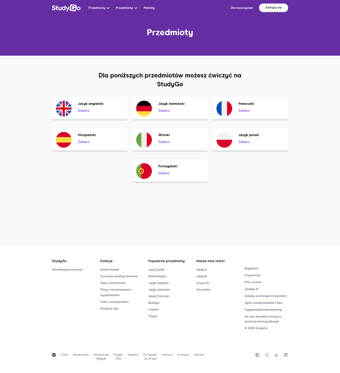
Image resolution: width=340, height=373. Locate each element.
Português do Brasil (150, 356)
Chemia (153, 309)
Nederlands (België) (101, 356)
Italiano (199, 354)
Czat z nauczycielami (114, 301)
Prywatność (253, 275)
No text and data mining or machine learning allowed (263, 319)
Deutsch (167, 354)
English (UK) (118, 356)
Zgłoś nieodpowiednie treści (264, 302)
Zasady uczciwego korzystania (266, 296)
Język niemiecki (159, 289)
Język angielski (158, 283)
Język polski (156, 269)
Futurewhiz (203, 289)
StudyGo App (109, 308)
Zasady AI (251, 289)
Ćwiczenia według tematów (119, 276)
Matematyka (157, 276)
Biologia (153, 302)
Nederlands (81, 354)
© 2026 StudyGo (256, 328)
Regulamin (251, 268)
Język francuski (158, 296)
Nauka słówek (109, 269)
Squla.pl (201, 276)
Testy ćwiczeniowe (112, 283)
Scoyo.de (202, 283)
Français (183, 354)
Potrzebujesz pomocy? (67, 269)
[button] (74, 291)
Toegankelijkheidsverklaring (263, 309)
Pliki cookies (253, 282)
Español (133, 354)
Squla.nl (201, 269)
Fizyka (152, 316)
